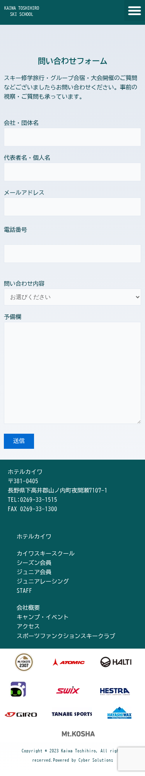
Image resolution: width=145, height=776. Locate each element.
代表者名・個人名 (27, 158)
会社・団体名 (21, 123)
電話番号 (15, 230)
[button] (134, 10)
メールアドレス (24, 193)
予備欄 (12, 317)
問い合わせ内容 (24, 284)
